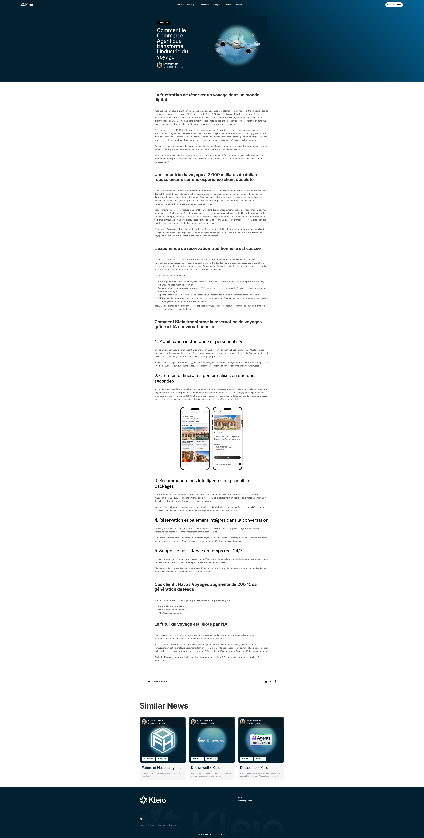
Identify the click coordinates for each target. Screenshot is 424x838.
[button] (180, 4)
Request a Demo (394, 5)
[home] (27, 5)
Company (217, 5)
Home (142, 825)
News (228, 5)
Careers (238, 5)
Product (151, 825)
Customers (204, 5)
